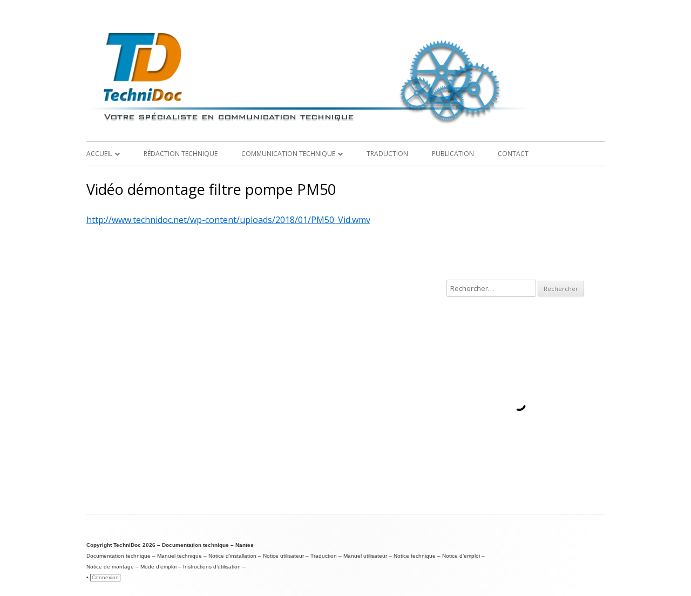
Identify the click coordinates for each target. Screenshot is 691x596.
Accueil (99, 153)
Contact (513, 153)
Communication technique (288, 153)
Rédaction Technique (181, 153)
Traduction (387, 153)
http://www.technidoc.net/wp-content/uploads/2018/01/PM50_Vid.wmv (228, 220)
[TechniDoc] (345, 124)
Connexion (105, 577)
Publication (453, 153)
